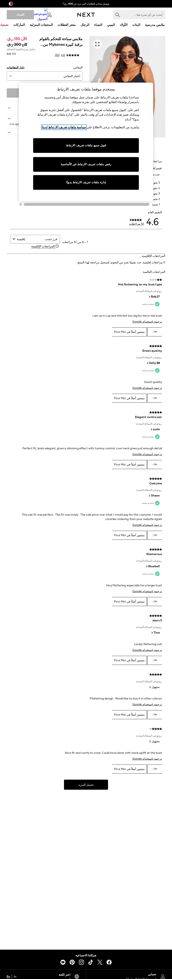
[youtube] (63, 962)
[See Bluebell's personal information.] (146, 566)
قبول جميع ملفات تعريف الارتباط (86, 145)
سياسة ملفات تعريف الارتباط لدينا (64, 127)
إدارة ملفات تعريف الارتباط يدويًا (86, 182)
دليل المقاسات (15, 67)
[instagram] (81, 962)
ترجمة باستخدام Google (147, 321)
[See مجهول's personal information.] (149, 687)
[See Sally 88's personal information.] (147, 363)
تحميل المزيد (86, 785)
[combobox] (29, 239)
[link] (49, 14)
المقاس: (78, 67)
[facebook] (109, 962)
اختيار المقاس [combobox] (72, 76)
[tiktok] (90, 962)
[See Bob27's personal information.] (149, 296)
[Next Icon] (86, 15)
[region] (86, 141)
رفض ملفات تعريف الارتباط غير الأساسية (86, 164)
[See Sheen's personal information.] (149, 495)
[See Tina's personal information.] (152, 632)
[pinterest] (72, 962)
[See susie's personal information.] (151, 429)
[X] (99, 962)
